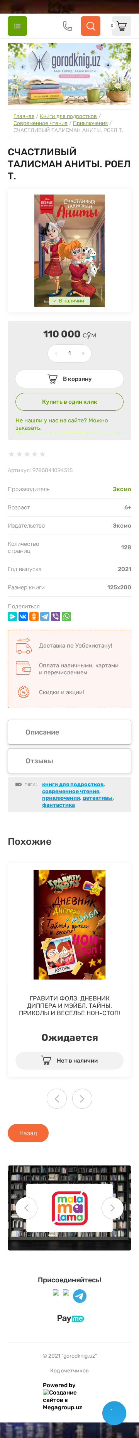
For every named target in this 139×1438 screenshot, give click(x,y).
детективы (98, 798)
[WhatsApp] (66, 616)
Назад (28, 1133)
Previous (26, 1208)
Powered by (59, 1385)
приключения (61, 798)
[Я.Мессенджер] (12, 616)
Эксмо (122, 489)
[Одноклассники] (34, 616)
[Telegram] (44, 616)
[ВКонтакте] (23, 616)
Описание (42, 732)
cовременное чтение (70, 791)
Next (82, 1098)
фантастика (58, 805)
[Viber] (55, 616)
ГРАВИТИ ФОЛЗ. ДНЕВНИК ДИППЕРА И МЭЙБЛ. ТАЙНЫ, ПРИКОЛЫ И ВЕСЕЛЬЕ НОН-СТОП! (69, 1006)
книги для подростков (72, 784)
